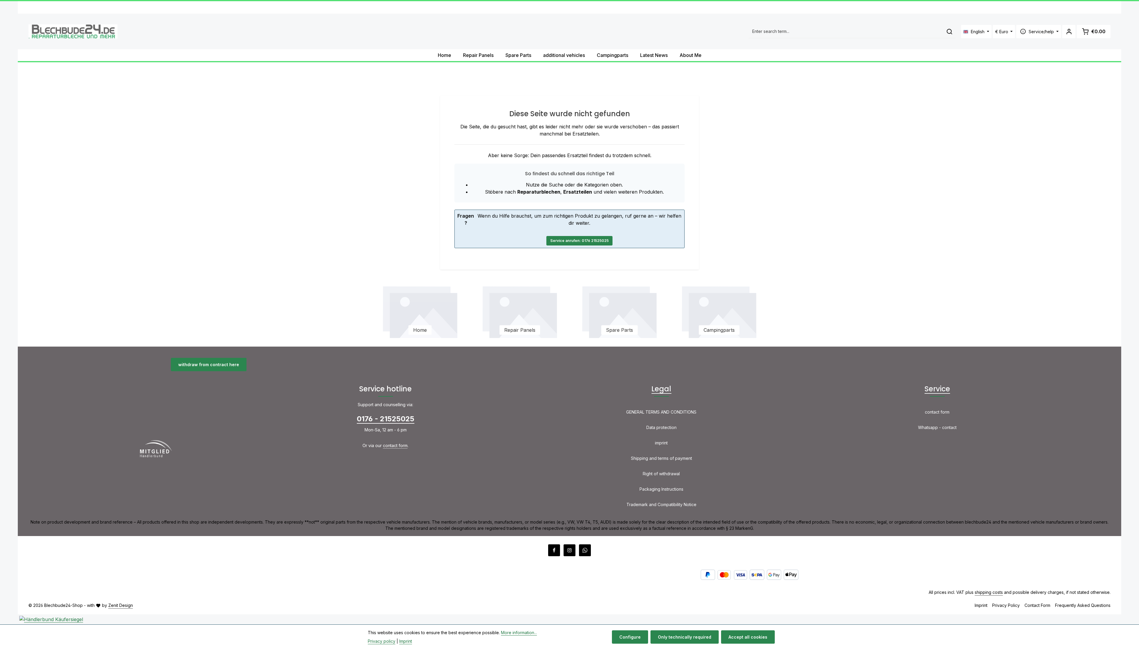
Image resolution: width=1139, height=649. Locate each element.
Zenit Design (120, 605)
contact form (395, 445)
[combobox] (846, 31)
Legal (661, 389)
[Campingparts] (719, 311)
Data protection (661, 427)
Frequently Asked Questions (1083, 605)
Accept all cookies (747, 637)
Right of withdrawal (661, 473)
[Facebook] (554, 550)
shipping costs (989, 592)
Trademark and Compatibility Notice (661, 504)
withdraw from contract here (208, 364)
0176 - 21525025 (385, 418)
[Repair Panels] (519, 311)
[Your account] (1069, 31)
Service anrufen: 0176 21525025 (579, 240)
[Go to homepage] (72, 31)
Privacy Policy (1006, 605)
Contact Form (1037, 605)
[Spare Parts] (619, 311)
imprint (661, 442)
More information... (519, 632)
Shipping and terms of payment (661, 458)
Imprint (981, 605)
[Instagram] (569, 550)
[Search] (949, 31)
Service (937, 389)
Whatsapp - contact (937, 427)
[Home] (420, 311)
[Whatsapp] (585, 550)
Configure (630, 637)
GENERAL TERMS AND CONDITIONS (661, 411)
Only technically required (684, 637)
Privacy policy (381, 641)
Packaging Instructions (661, 489)
